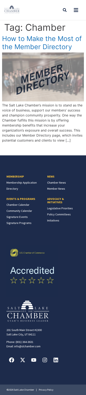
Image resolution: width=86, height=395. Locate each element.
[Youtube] (34, 360)
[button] (76, 10)
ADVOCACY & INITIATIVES (55, 200)
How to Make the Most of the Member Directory (42, 43)
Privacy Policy (46, 389)
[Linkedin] (56, 360)
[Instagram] (45, 360)
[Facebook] (11, 360)
